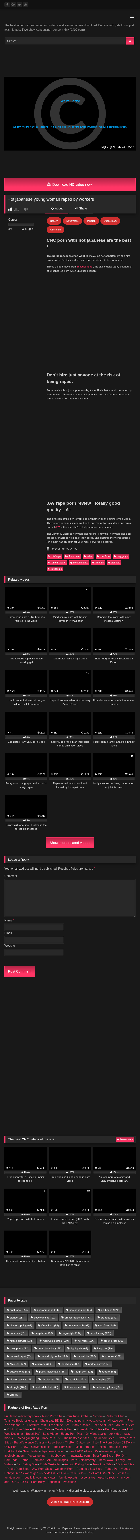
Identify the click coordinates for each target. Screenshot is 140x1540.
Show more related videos (70, 843)
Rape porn (74, 556)
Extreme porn (75, 1420)
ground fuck (114, 1340)
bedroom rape (48, 1309)
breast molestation (78, 1317)
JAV (57, 526)
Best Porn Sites (103, 1455)
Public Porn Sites (18, 1429)
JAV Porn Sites (42, 1429)
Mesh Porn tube (52, 1416)
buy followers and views (40, 1477)
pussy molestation (52, 1371)
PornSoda (11, 1460)
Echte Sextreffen (50, 1464)
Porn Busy (38, 1481)
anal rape (19, 1309)
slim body (51, 1379)
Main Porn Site (85, 1446)
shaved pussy (21, 1379)
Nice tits (99, 562)
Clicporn (97, 1416)
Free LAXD (76, 1451)
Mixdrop (91, 221)
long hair (105, 1348)
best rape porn (80, 1309)
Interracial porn (80, 1455)
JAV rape (56, 556)
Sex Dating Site (27, 1464)
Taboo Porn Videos (117, 1468)
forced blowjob (22, 1340)
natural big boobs (54, 1356)
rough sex (84, 1371)
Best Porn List (96, 1473)
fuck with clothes (56, 1340)
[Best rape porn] (70, 17)
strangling (103, 1379)
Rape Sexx (55, 1442)
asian (89, 556)
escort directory (108, 1477)
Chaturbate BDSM (52, 1420)
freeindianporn (110, 1451)
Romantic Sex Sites (89, 1429)
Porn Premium (114, 1429)
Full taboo (10, 1416)
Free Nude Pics (59, 1425)
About (58, 208)
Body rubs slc (81, 1425)
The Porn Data (109, 1442)
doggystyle (122, 556)
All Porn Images (57, 1460)
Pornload (38, 1460)
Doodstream (110, 221)
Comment (10, 875)
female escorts (68, 1477)
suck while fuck (46, 1387)
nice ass (113, 1356)
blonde (17, 1317)
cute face (105, 556)
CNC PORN (20, 1481)
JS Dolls (127, 1442)
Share (82, 208)
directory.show (29, 1416)
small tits (77, 1379)
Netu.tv (54, 221)
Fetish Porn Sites (109, 1446)
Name (9, 920)
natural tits (86, 1356)
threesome (56, 568)
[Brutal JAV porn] (70, 172)
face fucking (100, 1333)
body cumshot (45, 1317)
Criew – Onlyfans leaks (35, 1446)
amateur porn (13, 1477)
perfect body (98, 1363)
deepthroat (44, 1333)
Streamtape (72, 221)
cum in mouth (78, 1325)
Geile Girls (76, 1473)
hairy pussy (19, 1348)
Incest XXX (106, 1460)
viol (14, 1394)
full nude (86, 1340)
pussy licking (20, 1371)
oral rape (115, 562)
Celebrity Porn (64, 1429)
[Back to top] (129, 1529)
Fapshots (54, 1481)
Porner (25, 1460)
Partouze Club (115, 1416)
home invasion (58, 562)
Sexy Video (50, 1433)
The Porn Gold (62, 1446)
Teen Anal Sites (103, 1425)
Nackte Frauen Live (54, 1473)
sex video (115, 1433)
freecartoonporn (38, 1455)
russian (109, 1371)
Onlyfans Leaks (96, 1433)
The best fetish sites (76, 1438)
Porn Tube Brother (77, 1416)
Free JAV (92, 1451)
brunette (109, 1317)
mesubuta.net (85, 266)
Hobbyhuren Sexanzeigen (21, 1473)
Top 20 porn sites (103, 1438)
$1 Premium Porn (34, 1425)
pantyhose (70, 1363)
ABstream (55, 229)
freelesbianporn (14, 1455)
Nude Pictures (117, 1473)
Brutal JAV (33, 1433)
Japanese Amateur (53, 1451)
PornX (120, 1455)
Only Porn (10, 1446)
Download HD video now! (72, 184)
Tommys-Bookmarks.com (20, 1420)
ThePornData (74, 1442)
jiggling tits (79, 1348)
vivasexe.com (96, 1420)
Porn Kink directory (83, 1460)
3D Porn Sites (125, 1425)
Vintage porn (116, 1420)
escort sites (88, 1477)
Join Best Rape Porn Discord (70, 1501)
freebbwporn (59, 1455)
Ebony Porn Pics (72, 1433)
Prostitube (69, 1481)
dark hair (18, 1333)
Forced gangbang (27, 1438)
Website (9, 945)
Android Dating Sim (77, 1464)
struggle (18, 1387)
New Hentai (30, 1451)
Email (9, 933)
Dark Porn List (51, 1438)
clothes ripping (21, 1325)
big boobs (110, 1309)
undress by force (108, 1387)
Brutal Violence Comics (29, 1442)
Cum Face (50, 1325)
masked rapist (21, 1356)
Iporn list (91, 1442)
